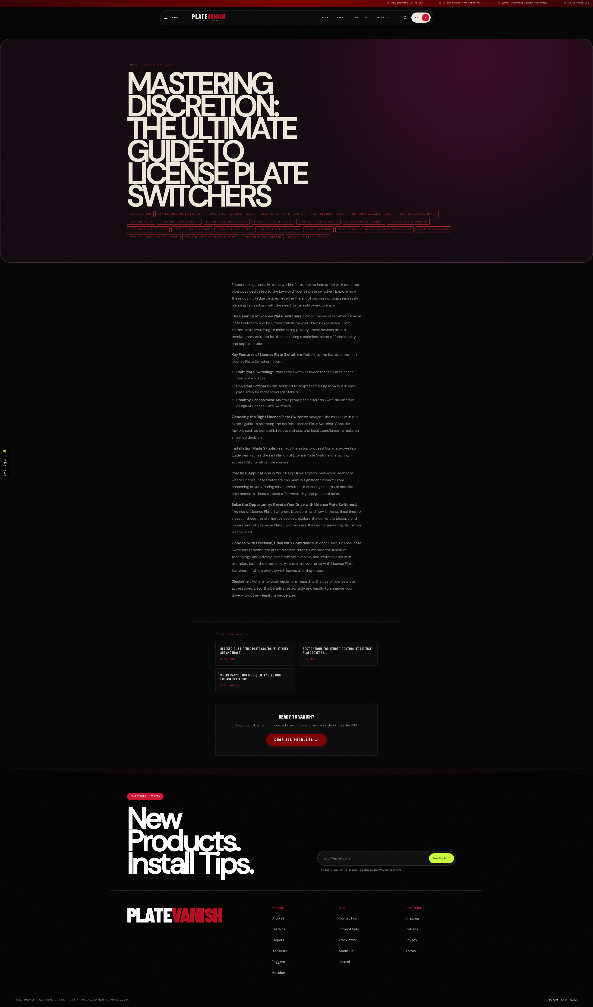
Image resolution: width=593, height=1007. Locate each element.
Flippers (278, 940)
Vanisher (278, 972)
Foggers (278, 962)
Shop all (278, 918)
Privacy (411, 940)
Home (325, 17)
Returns (412, 929)
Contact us (348, 918)
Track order (348, 940)
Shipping (412, 918)
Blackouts (279, 951)
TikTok (564, 1000)
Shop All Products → (296, 740)
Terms (411, 951)
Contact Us (360, 17)
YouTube (573, 1000)
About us (346, 951)
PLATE (174, 914)
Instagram (553, 1000)
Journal (344, 962)
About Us (383, 17)
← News (132, 64)
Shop (340, 17)
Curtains (278, 929)
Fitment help (349, 929)
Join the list (441, 858)
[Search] (405, 17)
